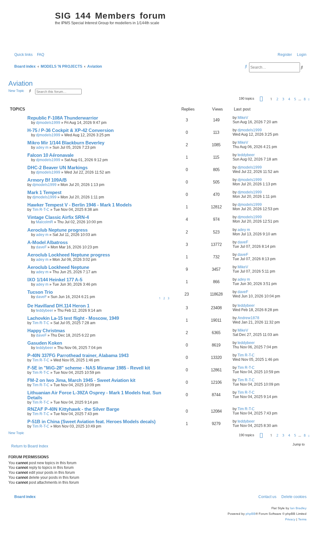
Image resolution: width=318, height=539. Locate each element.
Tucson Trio (40, 292)
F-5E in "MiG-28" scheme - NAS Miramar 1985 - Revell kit (88, 367)
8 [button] (305, 99)
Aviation (20, 83)
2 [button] (277, 99)
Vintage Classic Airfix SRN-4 (58, 217)
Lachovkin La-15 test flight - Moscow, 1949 (73, 318)
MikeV (243, 118)
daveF (41, 247)
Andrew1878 (248, 318)
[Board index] (30, 26)
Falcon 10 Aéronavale (50, 155)
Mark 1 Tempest (44, 192)
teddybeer (246, 155)
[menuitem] (39, 55)
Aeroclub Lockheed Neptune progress (68, 254)
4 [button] (289, 99)
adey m (42, 147)
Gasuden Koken (44, 343)
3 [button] (283, 99)
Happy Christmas (46, 330)
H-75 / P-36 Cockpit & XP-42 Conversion (70, 130)
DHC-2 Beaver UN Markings (57, 167)
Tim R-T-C (40, 209)
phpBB (251, 513)
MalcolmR (44, 222)
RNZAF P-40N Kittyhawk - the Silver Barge (73, 409)
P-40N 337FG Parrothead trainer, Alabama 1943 (78, 355)
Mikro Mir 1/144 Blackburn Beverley (65, 142)
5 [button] (295, 99)
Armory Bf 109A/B (47, 180)
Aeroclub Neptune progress (57, 230)
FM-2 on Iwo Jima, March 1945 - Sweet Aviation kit (81, 380)
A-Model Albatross (47, 242)
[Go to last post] (250, 118)
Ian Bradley (298, 508)
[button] (261, 98)
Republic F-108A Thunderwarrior (62, 118)
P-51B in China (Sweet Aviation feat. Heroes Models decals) (91, 421)
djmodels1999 (48, 122)
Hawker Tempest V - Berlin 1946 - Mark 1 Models (79, 204)
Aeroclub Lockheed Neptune (58, 267)
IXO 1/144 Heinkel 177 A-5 (54, 279)
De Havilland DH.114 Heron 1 (58, 305)
